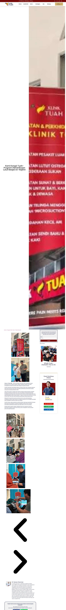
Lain (43, 4)
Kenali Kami (25, 4)
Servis (31, 4)
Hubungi (49, 4)
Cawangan (37, 4)
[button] (55, 1)
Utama (20, 4)
